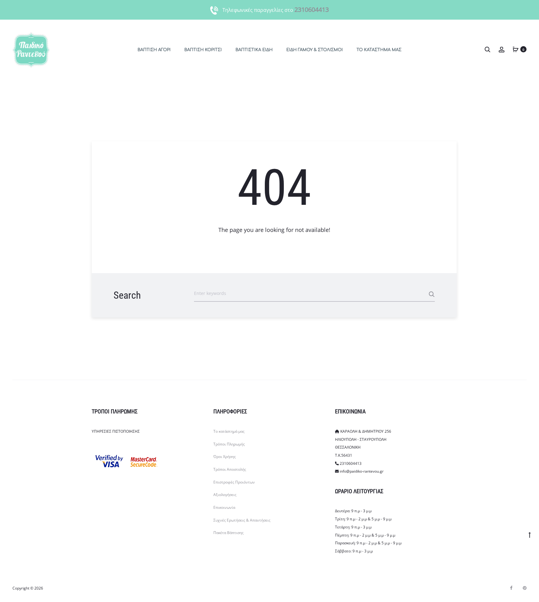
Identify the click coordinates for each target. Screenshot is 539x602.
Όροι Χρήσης (224, 456)
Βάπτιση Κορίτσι (203, 50)
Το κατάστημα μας (379, 50)
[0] (515, 49)
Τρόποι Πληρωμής (229, 444)
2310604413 (311, 9)
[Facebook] (511, 588)
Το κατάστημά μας (229, 431)
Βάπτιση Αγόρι (154, 50)
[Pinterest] (525, 588)
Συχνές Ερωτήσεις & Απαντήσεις (241, 520)
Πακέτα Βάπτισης (228, 532)
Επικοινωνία (224, 507)
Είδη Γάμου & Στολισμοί (314, 50)
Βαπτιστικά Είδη (254, 50)
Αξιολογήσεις (224, 494)
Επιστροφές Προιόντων (234, 482)
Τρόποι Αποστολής (229, 469)
